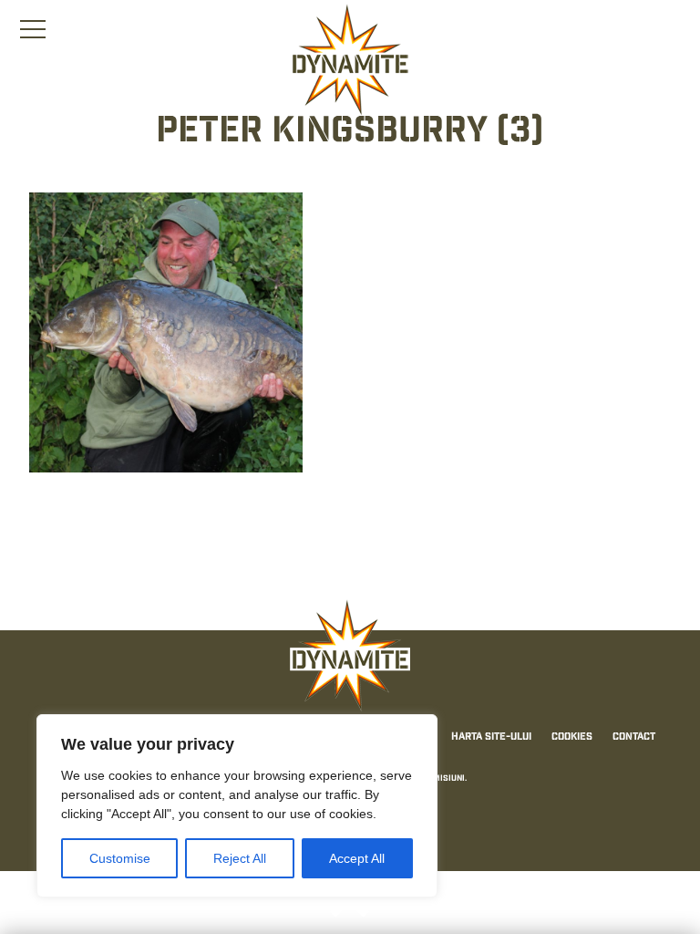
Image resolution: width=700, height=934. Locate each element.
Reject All (239, 858)
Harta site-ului (491, 737)
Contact (633, 737)
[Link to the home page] (350, 60)
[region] (237, 806)
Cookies (571, 737)
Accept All (357, 858)
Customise (119, 858)
